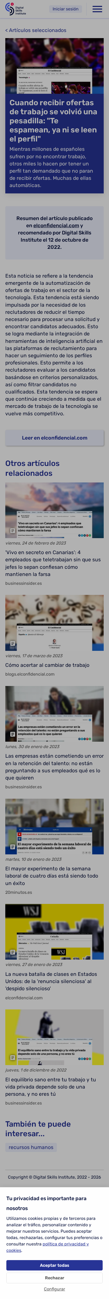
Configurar (54, 1289)
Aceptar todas (54, 1265)
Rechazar (54, 1277)
